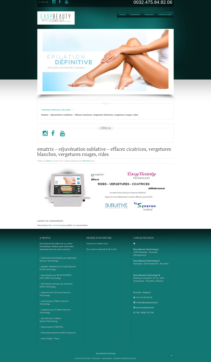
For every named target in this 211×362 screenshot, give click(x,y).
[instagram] (53, 3)
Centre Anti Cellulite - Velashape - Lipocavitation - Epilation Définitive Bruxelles (105, 358)
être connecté (54, 225)
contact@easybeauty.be (147, 302)
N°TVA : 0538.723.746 (143, 312)
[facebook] (60, 3)
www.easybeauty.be (145, 307)
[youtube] (66, 3)
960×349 (86, 161)
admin (48, 161)
